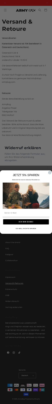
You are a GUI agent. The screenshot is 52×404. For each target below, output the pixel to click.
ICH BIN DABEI (26, 222)
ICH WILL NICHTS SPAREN (26, 228)
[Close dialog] (49, 172)
